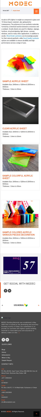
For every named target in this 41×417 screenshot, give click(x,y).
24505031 (4, 397)
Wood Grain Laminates (14, 36)
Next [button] (39, 305)
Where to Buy (6, 357)
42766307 (4, 383)
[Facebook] (5, 290)
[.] (19, 332)
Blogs (3, 349)
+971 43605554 (6, 378)
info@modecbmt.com (8, 402)
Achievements (6, 355)
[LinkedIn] (9, 290)
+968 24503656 (6, 392)
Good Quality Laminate (31, 38)
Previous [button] (2, 305)
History (4, 352)
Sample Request (7, 360)
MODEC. (9, 411)
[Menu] (36, 11)
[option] (20, 305)
